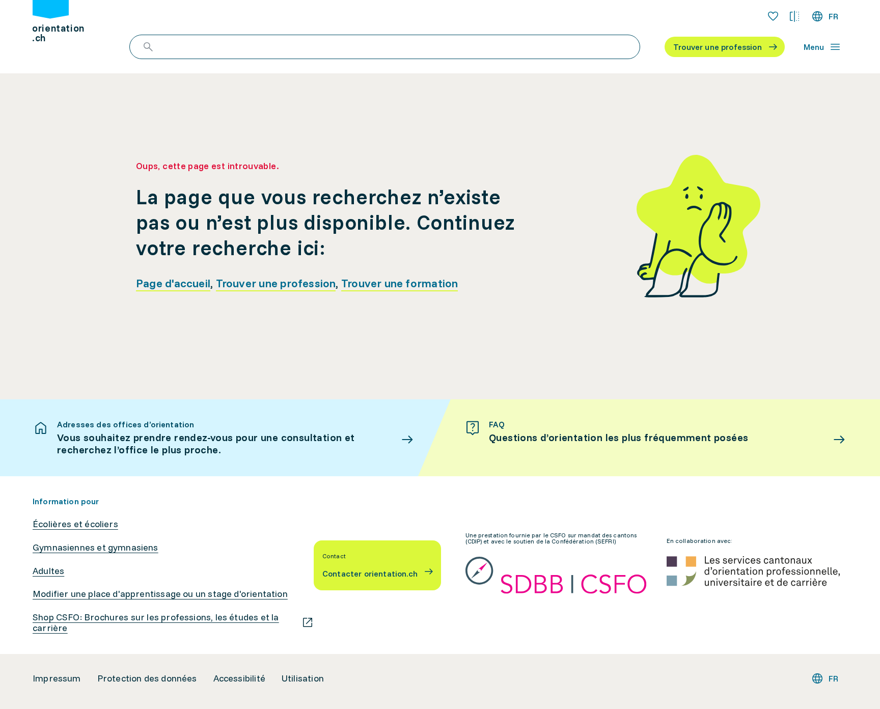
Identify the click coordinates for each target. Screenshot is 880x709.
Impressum (57, 678)
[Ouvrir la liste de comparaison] (794, 16)
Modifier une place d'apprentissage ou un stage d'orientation (160, 593)
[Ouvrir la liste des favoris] (773, 16)
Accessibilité (239, 678)
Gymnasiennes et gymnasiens (95, 547)
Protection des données (147, 678)
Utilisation (303, 678)
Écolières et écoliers (75, 524)
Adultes (48, 571)
